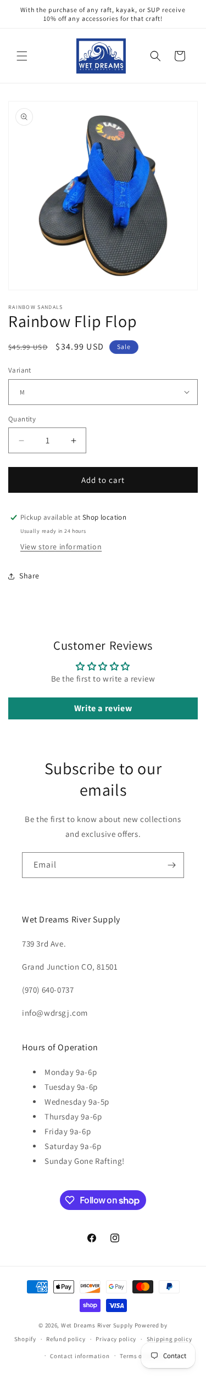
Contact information (79, 1356)
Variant (19, 370)
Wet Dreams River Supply (97, 1325)
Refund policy (65, 1339)
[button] (22, 56)
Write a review (103, 708)
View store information (61, 546)
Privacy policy (116, 1339)
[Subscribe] (171, 865)
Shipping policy (169, 1339)
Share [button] (29, 576)
